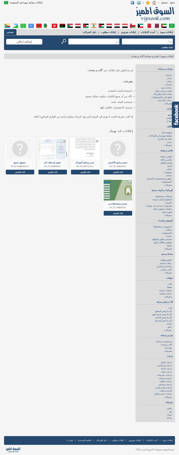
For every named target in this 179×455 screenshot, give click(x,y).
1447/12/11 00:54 (85, 166)
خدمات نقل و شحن (163, 387)
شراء (169, 414)
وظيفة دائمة (167, 132)
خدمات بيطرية (166, 293)
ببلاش (169, 408)
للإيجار (169, 118)
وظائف (170, 126)
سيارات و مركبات (165, 69)
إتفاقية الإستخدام (84, 440)
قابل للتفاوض (118, 172)
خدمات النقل (166, 362)
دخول (172, 2)
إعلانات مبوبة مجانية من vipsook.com (154, 14)
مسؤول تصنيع (20, 162)
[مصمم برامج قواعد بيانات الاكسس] (117, 190)
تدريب (169, 142)
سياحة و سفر (167, 254)
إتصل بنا (70, 440)
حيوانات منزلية (165, 290)
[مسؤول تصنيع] (19, 148)
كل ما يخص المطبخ (163, 311)
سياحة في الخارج (164, 266)
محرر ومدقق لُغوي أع (85, 162)
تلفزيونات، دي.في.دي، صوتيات (159, 206)
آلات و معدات (137, 56)
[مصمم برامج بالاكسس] (117, 148)
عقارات (169, 109)
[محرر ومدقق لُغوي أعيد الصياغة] (85, 148)
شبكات (169, 230)
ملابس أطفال (166, 163)
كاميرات (168, 202)
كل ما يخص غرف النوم (162, 314)
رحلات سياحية (166, 263)
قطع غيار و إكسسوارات (161, 97)
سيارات (168, 75)
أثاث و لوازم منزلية (165, 302)
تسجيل (164, 2)
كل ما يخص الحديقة (163, 320)
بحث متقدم (167, 47)
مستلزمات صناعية (164, 341)
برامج (169, 245)
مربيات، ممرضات (164, 375)
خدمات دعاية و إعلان (163, 394)
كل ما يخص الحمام (164, 317)
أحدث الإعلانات (148, 32)
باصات (169, 81)
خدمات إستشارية (164, 365)
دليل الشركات (89, 32)
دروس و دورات (165, 378)
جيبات (169, 78)
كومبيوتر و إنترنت (165, 220)
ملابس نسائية (166, 156)
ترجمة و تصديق (165, 384)
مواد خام (168, 348)
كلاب (170, 284)
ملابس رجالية (166, 159)
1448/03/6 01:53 (52, 166)
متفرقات (168, 103)
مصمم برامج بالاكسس (117, 162)
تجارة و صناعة (152, 56)
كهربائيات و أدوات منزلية (162, 190)
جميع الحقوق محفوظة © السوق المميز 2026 (155, 449)
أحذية (169, 166)
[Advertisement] (68, 14)
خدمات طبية (166, 372)
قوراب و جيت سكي (163, 91)
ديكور (169, 327)
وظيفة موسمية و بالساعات (160, 136)
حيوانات (169, 278)
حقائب (169, 169)
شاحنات (168, 84)
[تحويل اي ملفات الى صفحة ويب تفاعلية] (52, 148)
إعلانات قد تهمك (121, 131)
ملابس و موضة (166, 150)
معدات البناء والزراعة (162, 94)
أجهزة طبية (167, 212)
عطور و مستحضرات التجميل (159, 178)
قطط (169, 287)
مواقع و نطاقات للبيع (163, 242)
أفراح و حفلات (166, 390)
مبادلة (169, 121)
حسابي (10, 32)
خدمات (169, 236)
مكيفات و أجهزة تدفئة (162, 209)
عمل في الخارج (165, 139)
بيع (171, 411)
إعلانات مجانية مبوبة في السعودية (26, 2)
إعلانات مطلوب (108, 32)
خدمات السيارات (164, 100)
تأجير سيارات (166, 269)
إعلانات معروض (128, 32)
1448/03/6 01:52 (118, 166)
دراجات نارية (166, 88)
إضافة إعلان (24, 41)
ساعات (169, 175)
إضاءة (169, 324)
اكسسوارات (166, 182)
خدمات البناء (166, 368)
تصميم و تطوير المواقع (162, 239)
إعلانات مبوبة (166, 32)
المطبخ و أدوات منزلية (162, 199)
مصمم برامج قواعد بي (117, 203)
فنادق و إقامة (166, 260)
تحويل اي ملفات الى (52, 162)
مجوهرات (168, 172)
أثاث (170, 308)
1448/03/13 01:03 (19, 166)
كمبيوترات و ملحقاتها (163, 226)
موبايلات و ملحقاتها (164, 196)
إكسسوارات (166, 233)
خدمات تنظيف (166, 381)
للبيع (170, 115)
